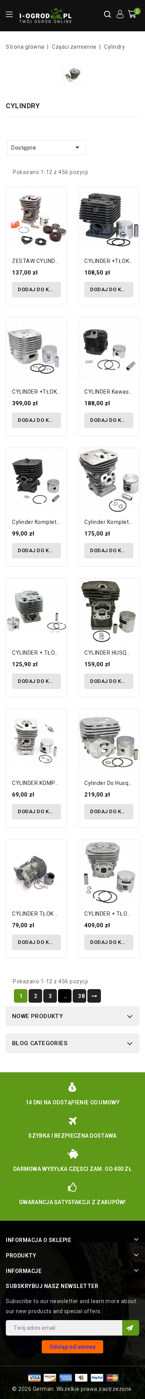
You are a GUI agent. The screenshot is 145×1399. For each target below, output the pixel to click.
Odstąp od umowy (72, 1347)
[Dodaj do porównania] (58, 200)
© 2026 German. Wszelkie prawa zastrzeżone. (72, 1389)
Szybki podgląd (58, 214)
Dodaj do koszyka (39, 289)
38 (81, 996)
